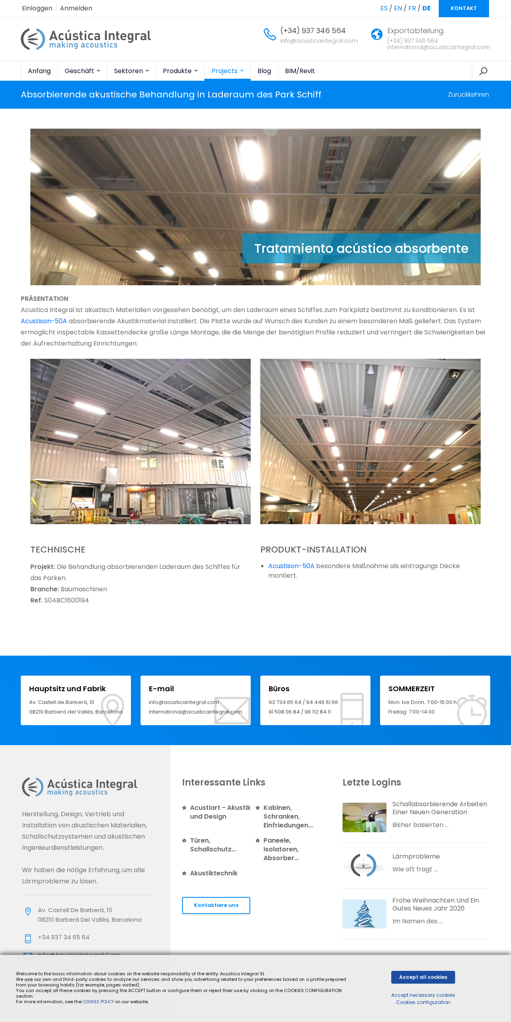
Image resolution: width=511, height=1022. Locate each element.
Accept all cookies (423, 977)
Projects (225, 71)
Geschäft (80, 71)
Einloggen (37, 8)
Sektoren (129, 71)
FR (412, 8)
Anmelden (76, 8)
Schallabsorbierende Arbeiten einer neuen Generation (439, 808)
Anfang (39, 71)
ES (384, 8)
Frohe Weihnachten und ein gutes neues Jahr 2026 (435, 904)
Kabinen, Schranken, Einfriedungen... (288, 816)
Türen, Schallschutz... (213, 845)
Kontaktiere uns (216, 905)
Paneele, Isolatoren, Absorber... (281, 849)
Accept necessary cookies (423, 995)
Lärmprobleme (416, 856)
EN (398, 8)
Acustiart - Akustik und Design (220, 812)
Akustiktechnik (214, 873)
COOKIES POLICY (99, 1002)
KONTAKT (464, 8)
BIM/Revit (300, 71)
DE (426, 8)
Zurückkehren (468, 94)
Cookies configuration (423, 1002)
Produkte (178, 71)
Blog (264, 71)
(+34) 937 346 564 (313, 31)
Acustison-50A (44, 321)
